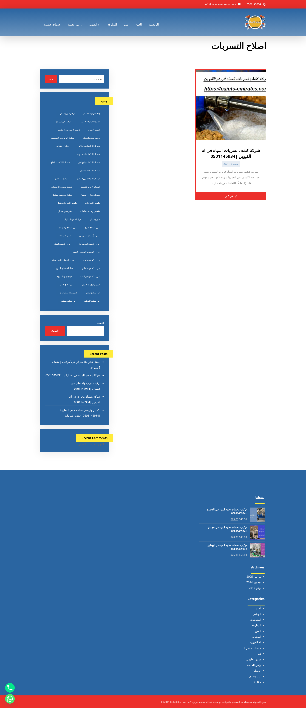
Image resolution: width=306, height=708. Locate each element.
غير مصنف (254, 676)
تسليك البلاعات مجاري (90, 170)
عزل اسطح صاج (92, 227)
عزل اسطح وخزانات (68, 227)
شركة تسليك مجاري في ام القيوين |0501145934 (84, 399)
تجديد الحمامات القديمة (90, 121)
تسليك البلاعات (62, 146)
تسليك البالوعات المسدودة (62, 137)
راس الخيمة (254, 665)
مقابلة (257, 682)
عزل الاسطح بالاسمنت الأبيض (86, 251)
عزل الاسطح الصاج (62, 243)
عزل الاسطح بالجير (91, 260)
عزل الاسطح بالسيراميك (63, 260)
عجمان (257, 671)
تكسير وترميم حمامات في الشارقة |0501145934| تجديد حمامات (80, 413)
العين (258, 631)
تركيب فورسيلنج (63, 121)
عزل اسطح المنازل (72, 219)
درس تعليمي (253, 659)
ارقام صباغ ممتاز (67, 113)
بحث (51, 79)
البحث (100, 323)
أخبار (258, 608)
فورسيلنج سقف (93, 292)
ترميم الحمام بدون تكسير (69, 129)
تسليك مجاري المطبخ (90, 194)
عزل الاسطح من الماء (90, 276)
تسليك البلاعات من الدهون (88, 178)
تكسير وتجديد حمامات (90, 211)
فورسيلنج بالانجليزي (91, 284)
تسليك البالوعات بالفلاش (89, 146)
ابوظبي (257, 614)
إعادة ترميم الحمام (91, 113)
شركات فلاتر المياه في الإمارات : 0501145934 (73, 375)
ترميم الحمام (94, 129)
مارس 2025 (253, 577)
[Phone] (10, 688)
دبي (259, 654)
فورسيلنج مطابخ (68, 300)
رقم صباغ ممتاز (65, 211)
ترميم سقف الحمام (91, 137)
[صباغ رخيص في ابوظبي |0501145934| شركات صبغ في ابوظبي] (255, 22)
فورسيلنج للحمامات (68, 292)
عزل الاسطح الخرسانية (89, 243)
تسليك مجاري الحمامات (61, 186)
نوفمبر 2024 (253, 582)
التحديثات (255, 620)
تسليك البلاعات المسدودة (88, 154)
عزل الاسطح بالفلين (91, 268)
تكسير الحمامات (92, 203)
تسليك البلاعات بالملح (60, 162)
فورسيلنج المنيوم (64, 276)
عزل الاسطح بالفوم (64, 268)
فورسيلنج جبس (66, 284)
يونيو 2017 (255, 588)
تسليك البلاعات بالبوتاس (89, 162)
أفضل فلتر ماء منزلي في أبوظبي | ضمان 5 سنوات (76, 364)
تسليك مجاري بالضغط (62, 194)
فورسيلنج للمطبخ (92, 300)
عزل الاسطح (65, 235)
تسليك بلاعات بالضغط (90, 186)
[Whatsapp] (10, 699)
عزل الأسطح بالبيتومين (89, 235)
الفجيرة (256, 637)
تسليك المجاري (61, 178)
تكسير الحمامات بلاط (67, 203)
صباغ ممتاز (95, 219)
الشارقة (256, 625)
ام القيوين (255, 642)
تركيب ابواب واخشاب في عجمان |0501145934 (85, 386)
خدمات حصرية (252, 648)
